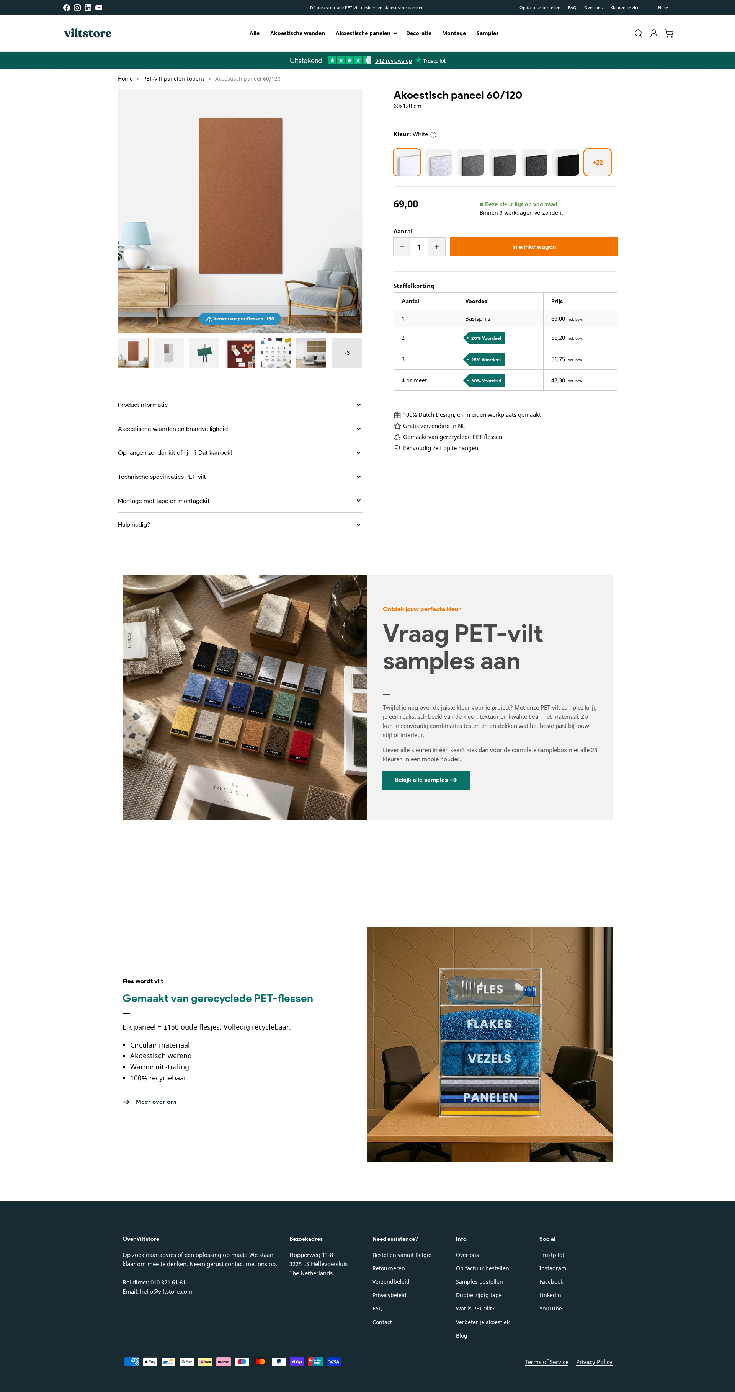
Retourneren (388, 1268)
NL (660, 7)
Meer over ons (156, 1101)
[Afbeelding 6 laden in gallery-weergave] (311, 353)
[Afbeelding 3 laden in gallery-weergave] (204, 353)
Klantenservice (624, 7)
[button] (638, 33)
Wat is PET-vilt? (475, 1308)
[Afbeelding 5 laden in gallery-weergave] (275, 353)
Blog (461, 1335)
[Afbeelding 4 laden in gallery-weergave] (240, 353)
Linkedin (550, 1295)
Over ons (593, 7)
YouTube (550, 1308)
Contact (382, 1322)
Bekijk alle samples (421, 779)
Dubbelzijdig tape (479, 1295)
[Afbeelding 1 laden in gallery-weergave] (133, 353)
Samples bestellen (479, 1281)
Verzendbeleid (391, 1281)
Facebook (551, 1281)
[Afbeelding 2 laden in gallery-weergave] (169, 353)
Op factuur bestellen (539, 7)
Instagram (552, 1268)
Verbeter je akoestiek (483, 1322)
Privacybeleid (389, 1295)
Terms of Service (546, 1362)
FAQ (572, 7)
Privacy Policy (594, 1362)
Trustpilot (551, 1254)
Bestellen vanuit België (401, 1254)
